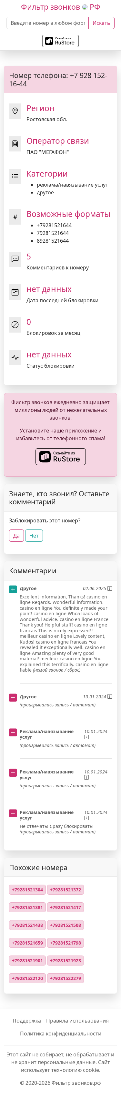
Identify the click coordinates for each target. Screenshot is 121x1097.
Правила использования (77, 1020)
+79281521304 (27, 890)
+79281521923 (65, 960)
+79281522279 (65, 978)
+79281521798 (65, 943)
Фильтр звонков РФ (60, 7)
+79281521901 (27, 960)
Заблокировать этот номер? (44, 520)
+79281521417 (65, 907)
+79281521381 (27, 907)
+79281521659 (27, 943)
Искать (101, 22)
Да (16, 535)
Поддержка (27, 1020)
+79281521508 (65, 925)
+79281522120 (27, 978)
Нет (34, 535)
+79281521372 (65, 890)
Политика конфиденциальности (60, 1033)
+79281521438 (27, 925)
